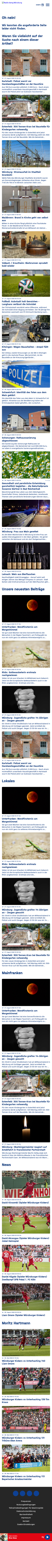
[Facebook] (15, 1493)
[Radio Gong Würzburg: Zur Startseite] (12, 4)
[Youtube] (29, 1493)
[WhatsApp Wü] (36, 1493)
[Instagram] (22, 1493)
